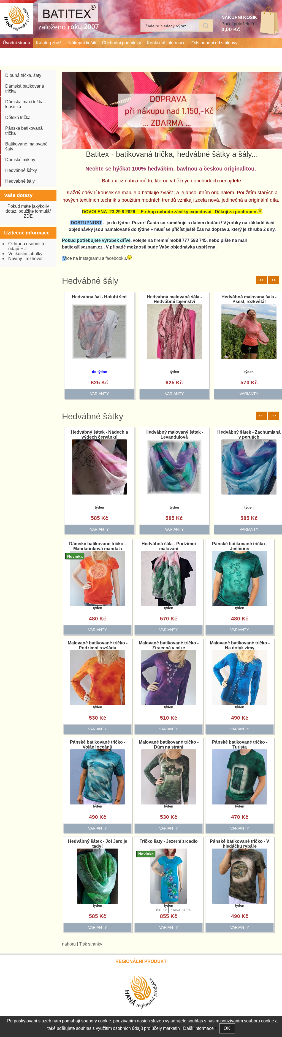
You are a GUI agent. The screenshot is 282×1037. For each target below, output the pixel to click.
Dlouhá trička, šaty (23, 75)
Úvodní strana (16, 42)
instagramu (90, 258)
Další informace (198, 1028)
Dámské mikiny (20, 159)
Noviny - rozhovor (25, 258)
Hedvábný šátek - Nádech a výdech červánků (99, 434)
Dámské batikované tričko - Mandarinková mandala (97, 546)
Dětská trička (18, 117)
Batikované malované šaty (26, 146)
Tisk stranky (90, 944)
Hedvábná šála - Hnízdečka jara (99, 299)
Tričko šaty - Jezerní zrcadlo (169, 841)
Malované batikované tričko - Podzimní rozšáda (98, 645)
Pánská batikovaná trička (24, 131)
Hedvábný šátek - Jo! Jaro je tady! (97, 844)
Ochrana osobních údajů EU (26, 246)
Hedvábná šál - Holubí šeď (174, 297)
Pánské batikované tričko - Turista (239, 744)
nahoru (69, 944)
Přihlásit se (234, 61)
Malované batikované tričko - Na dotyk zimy (240, 645)
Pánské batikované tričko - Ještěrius (239, 546)
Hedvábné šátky (92, 416)
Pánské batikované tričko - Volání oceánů (97, 744)
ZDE (28, 216)
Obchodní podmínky (121, 42)
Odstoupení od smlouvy (214, 42)
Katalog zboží (49, 42)
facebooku (115, 258)
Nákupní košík (82, 42)
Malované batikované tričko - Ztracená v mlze (169, 645)
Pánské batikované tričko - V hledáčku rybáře (239, 844)
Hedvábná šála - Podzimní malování (169, 546)
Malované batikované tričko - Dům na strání (169, 744)
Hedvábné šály (90, 281)
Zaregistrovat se (265, 61)
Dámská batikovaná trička (24, 88)
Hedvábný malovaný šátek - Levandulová (174, 434)
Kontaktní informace (166, 42)
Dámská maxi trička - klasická (25, 104)
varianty (99, 393)
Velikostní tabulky (25, 253)
